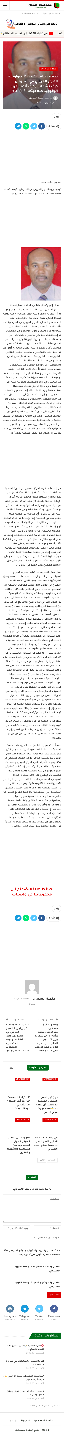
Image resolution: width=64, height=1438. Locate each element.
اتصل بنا (25, 1421)
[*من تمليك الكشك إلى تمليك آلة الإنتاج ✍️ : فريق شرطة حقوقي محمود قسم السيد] (53, 1380)
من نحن (14, 1421)
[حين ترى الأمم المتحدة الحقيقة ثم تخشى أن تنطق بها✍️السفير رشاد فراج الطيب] (46, 1086)
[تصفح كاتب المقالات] (32, 987)
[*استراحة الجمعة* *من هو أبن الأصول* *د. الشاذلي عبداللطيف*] (18, 1086)
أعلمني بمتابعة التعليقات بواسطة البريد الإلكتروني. (37, 1269)
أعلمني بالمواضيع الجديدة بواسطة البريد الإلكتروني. (37, 1285)
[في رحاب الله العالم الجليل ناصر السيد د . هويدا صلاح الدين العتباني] (46, 1126)
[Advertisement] (32, 154)
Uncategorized (49, 69)
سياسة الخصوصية (43, 1421)
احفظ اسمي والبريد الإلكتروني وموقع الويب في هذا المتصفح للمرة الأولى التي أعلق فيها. (32, 1252)
